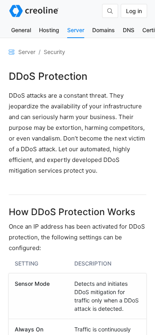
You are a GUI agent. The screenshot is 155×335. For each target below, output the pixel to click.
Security (54, 51)
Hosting (49, 30)
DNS (128, 30)
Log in (134, 11)
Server (75, 30)
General (21, 30)
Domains (103, 30)
